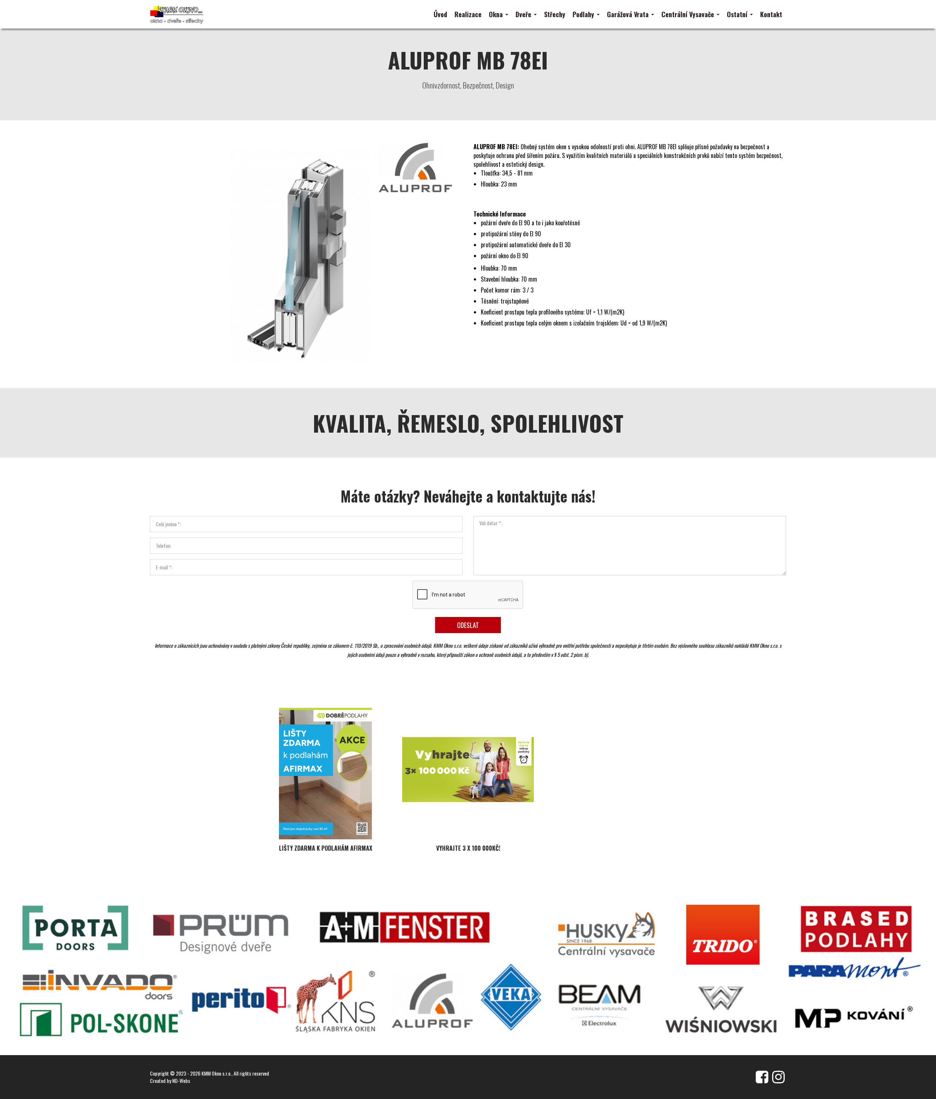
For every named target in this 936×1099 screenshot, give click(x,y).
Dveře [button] (524, 14)
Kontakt (771, 14)
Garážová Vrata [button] (628, 14)
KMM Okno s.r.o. (216, 1073)
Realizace (468, 14)
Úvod (440, 14)
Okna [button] (497, 14)
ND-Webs (181, 1080)
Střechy (554, 14)
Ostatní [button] (738, 14)
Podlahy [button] (584, 14)
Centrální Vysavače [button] (688, 14)
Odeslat (468, 625)
